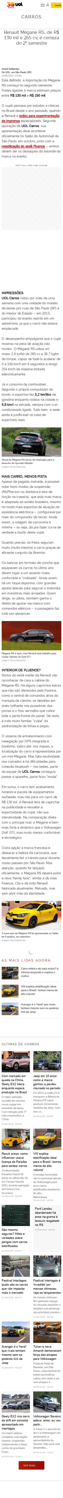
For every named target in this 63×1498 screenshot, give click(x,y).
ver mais (29, 1465)
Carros (31, 16)
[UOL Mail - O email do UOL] (43, 5)
